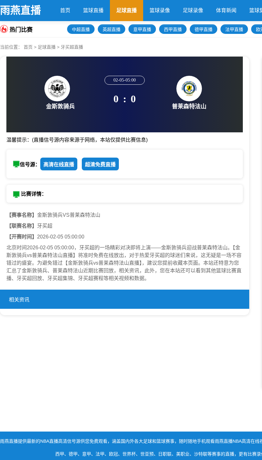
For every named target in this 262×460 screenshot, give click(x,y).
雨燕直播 (20, 10)
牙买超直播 (72, 47)
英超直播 (111, 29)
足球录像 (193, 10)
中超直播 (81, 29)
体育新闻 (226, 10)
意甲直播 (142, 29)
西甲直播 (173, 29)
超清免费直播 (100, 164)
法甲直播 (234, 29)
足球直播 (126, 10)
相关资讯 (19, 299)
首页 (65, 10)
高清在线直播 (58, 164)
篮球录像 (160, 10)
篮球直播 (93, 10)
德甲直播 (203, 29)
